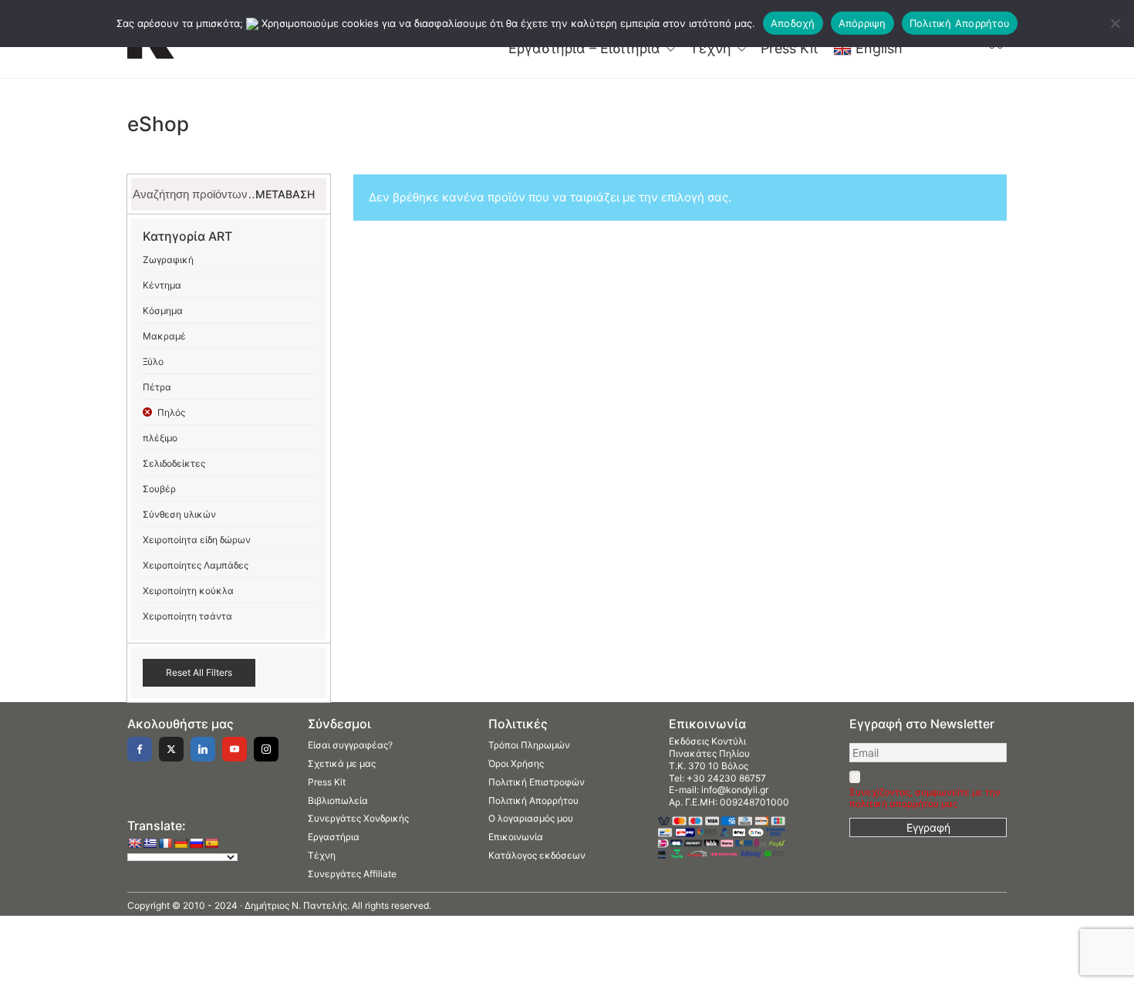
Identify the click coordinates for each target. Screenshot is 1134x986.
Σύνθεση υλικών (179, 514)
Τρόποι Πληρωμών (529, 745)
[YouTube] (234, 749)
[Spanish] (211, 843)
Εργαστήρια (333, 836)
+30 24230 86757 (726, 778)
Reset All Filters (199, 672)
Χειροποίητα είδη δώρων (197, 539)
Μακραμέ (164, 336)
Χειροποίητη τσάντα (187, 616)
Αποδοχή (793, 23)
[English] (134, 843)
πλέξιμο (160, 438)
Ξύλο (153, 361)
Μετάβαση (285, 194)
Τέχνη (322, 855)
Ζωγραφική (168, 259)
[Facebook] (139, 749)
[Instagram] (266, 749)
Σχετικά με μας (342, 763)
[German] (180, 843)
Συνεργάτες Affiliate (352, 874)
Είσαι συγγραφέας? (350, 745)
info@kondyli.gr (734, 789)
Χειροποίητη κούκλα (188, 590)
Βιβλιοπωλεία (338, 800)
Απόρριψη (862, 23)
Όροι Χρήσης (516, 763)
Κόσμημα (163, 310)
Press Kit (327, 782)
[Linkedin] (203, 749)
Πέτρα (157, 387)
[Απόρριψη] (1114, 23)
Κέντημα (162, 285)
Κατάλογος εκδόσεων (537, 855)
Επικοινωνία (515, 836)
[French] (165, 843)
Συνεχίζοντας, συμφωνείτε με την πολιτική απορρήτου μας (925, 797)
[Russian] (196, 843)
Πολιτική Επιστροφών (536, 782)
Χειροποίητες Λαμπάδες (195, 565)
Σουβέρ (159, 489)
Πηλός (171, 412)
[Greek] (150, 843)
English (879, 48)
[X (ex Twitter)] (171, 749)
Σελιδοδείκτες (174, 463)
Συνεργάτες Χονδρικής (358, 818)
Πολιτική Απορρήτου (533, 800)
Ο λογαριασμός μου (530, 818)
